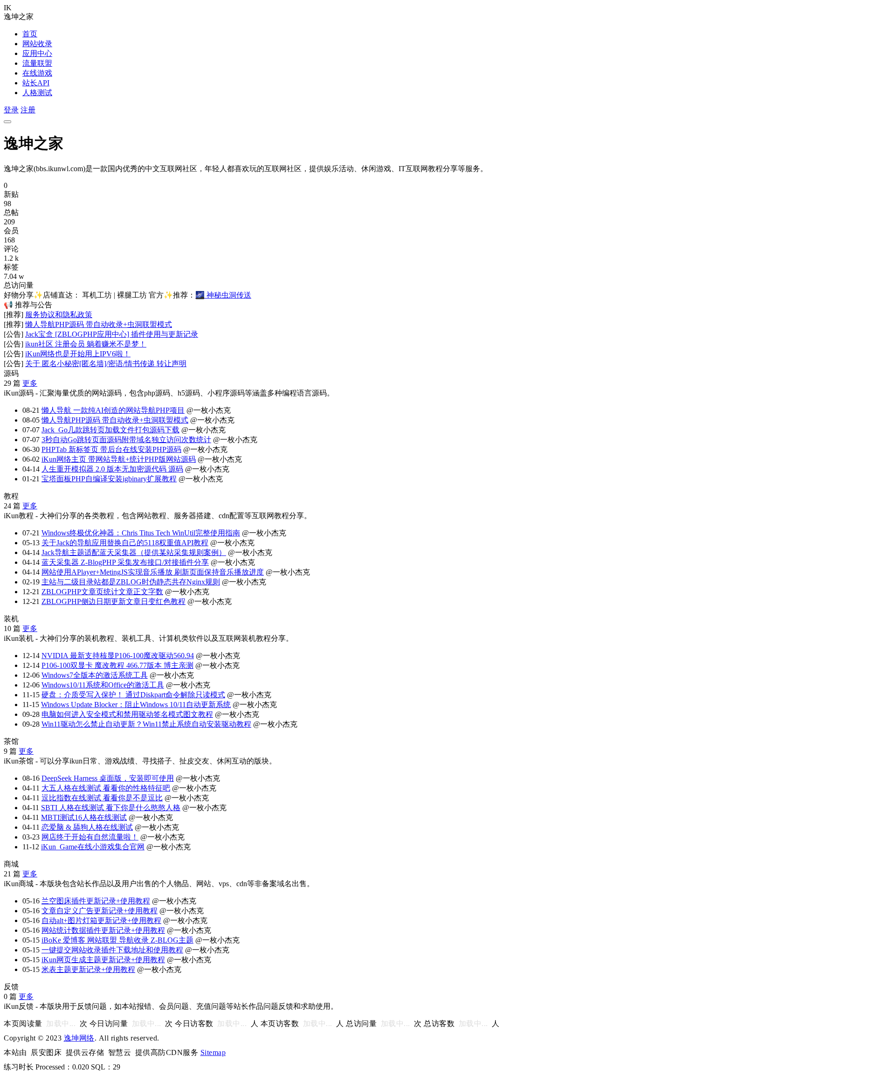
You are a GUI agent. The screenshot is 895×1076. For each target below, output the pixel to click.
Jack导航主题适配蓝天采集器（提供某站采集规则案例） (133, 552)
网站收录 (37, 44)
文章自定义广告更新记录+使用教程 (99, 911)
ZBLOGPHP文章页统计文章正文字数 (102, 592)
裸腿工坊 (132, 295)
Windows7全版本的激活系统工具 (94, 675)
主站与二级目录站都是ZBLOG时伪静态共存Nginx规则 (130, 582)
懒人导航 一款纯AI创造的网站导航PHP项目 (113, 410)
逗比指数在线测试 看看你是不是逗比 (102, 798)
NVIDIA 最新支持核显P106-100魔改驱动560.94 (117, 655)
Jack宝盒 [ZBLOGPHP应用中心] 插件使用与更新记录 (111, 334)
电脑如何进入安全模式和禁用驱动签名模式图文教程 (127, 714)
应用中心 (37, 53)
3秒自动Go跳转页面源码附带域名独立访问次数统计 (126, 440)
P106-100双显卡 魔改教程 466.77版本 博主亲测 (117, 665)
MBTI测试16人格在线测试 (84, 817)
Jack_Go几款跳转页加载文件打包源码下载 (110, 430)
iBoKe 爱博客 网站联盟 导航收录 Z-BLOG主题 (117, 940)
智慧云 (119, 1052)
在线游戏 (37, 73)
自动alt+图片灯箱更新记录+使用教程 (101, 920)
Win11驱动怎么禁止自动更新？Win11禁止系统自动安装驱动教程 (146, 724)
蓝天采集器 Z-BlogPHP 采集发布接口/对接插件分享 (125, 562)
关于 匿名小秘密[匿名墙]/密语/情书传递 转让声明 (105, 364)
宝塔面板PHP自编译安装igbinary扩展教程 (109, 479)
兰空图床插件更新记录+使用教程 (95, 901)
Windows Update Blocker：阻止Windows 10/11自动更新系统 (136, 704)
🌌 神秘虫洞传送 (223, 295)
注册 (28, 110)
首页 (29, 34)
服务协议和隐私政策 (58, 315)
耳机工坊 (97, 295)
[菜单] (7, 121)
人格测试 (37, 93)
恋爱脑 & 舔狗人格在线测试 (87, 827)
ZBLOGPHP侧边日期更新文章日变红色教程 (113, 601)
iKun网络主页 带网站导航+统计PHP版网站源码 (118, 459)
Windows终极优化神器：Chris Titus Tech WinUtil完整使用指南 (140, 533)
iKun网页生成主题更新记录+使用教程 (103, 960)
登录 (11, 110)
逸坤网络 (79, 1038)
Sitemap (213, 1052)
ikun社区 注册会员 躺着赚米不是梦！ (85, 344)
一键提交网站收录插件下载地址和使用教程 (112, 950)
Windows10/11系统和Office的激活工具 (102, 685)
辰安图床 (46, 1052)
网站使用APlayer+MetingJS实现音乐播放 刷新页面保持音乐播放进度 (152, 572)
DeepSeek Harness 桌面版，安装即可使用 (107, 778)
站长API (35, 83)
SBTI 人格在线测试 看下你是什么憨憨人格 (110, 808)
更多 (29, 383)
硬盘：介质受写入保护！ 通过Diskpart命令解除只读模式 (133, 695)
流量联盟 (37, 63)
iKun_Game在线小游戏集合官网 (93, 847)
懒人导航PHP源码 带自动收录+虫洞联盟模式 (98, 324)
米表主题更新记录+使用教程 (88, 969)
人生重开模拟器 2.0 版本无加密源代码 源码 (112, 469)
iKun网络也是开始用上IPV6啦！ (78, 354)
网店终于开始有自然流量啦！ (89, 837)
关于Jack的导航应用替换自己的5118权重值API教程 (124, 543)
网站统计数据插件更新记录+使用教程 (103, 930)
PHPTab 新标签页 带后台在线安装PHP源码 (111, 449)
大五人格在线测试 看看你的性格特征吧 (105, 788)
